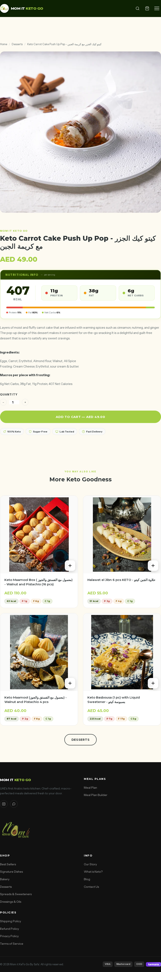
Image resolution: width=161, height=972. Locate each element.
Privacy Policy (9, 936)
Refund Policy (9, 929)
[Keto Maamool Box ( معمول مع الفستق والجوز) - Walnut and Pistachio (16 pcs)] (39, 534)
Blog (87, 879)
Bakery (4, 879)
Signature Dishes (11, 871)
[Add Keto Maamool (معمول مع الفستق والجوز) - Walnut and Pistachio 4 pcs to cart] (70, 683)
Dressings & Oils (10, 902)
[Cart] (147, 8)
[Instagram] (4, 804)
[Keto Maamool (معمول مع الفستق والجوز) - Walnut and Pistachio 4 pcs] (39, 652)
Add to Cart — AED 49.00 (80, 417)
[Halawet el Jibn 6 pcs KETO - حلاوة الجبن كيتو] (122, 534)
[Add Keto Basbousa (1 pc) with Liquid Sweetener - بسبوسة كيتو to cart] (153, 683)
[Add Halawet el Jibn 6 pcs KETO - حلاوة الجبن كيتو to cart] (153, 565)
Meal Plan (90, 787)
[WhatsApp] (14, 804)
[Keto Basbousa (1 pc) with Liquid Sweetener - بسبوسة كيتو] (122, 652)
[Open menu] (157, 8)
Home (3, 44)
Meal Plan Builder (95, 795)
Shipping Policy (10, 921)
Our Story (90, 864)
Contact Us (91, 887)
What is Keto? (93, 871)
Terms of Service (11, 944)
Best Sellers (8, 864)
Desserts (17, 44)
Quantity (9, 394)
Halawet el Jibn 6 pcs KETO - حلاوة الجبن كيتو (121, 580)
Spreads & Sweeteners (16, 894)
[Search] (137, 8)
